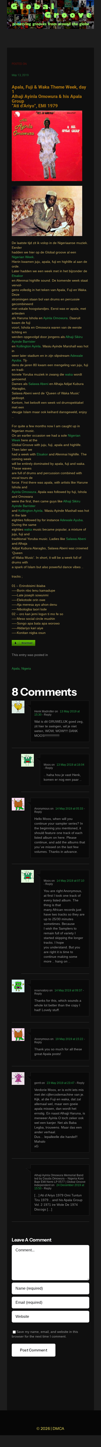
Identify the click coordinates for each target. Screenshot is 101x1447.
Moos (47, 764)
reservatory (41, 990)
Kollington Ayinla (28, 346)
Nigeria (26, 668)
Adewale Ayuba (71, 520)
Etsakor (17, 276)
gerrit (37, 1083)
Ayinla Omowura (55, 318)
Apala (15, 668)
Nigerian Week (23, 257)
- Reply (46, 714)
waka (69, 374)
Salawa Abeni (38, 384)
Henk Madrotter (44, 711)
